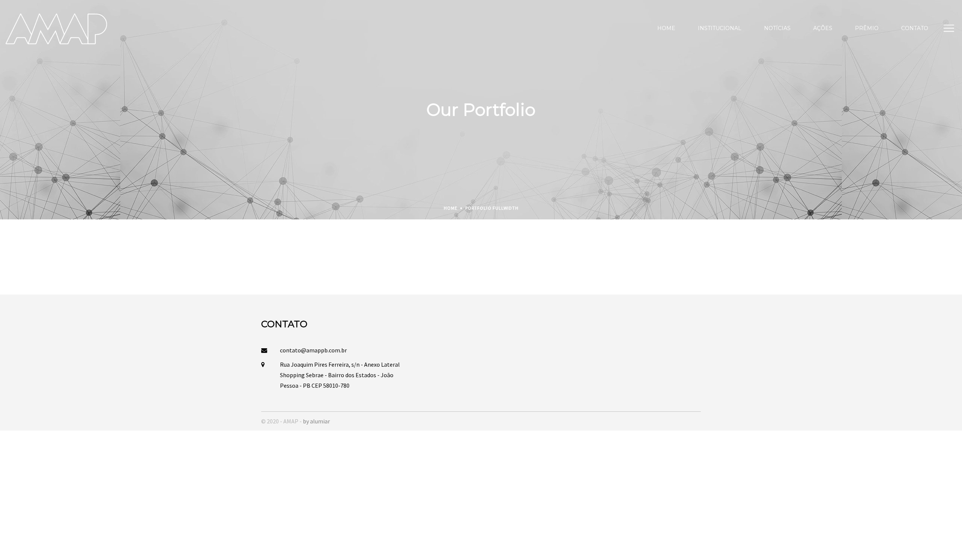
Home (450, 208)
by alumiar (316, 421)
